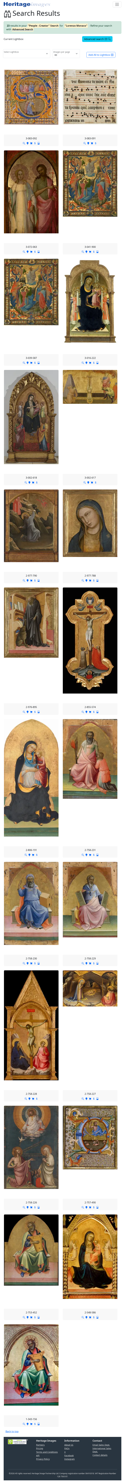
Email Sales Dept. (101, 1444)
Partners (40, 1444)
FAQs (67, 1448)
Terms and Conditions (47, 1452)
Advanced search (94, 39)
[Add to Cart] (31, 143)
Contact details (100, 1455)
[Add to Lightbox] (27, 143)
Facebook (69, 1455)
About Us (68, 1444)
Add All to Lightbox (99, 55)
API (37, 1455)
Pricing (39, 1448)
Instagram (69, 1459)
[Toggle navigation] (117, 4)
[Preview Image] (24, 143)
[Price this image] (35, 143)
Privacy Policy (43, 1459)
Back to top (12, 1431)
